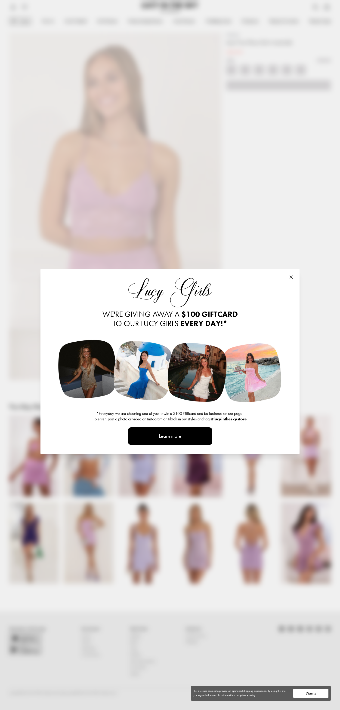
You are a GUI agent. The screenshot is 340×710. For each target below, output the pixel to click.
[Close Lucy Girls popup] (291, 277)
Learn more (170, 436)
